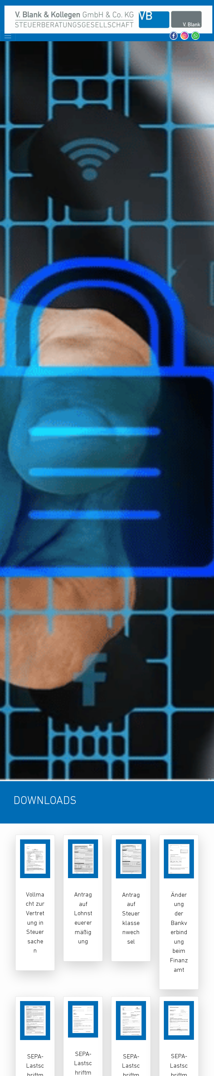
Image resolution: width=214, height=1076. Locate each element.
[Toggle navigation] (8, 35)
